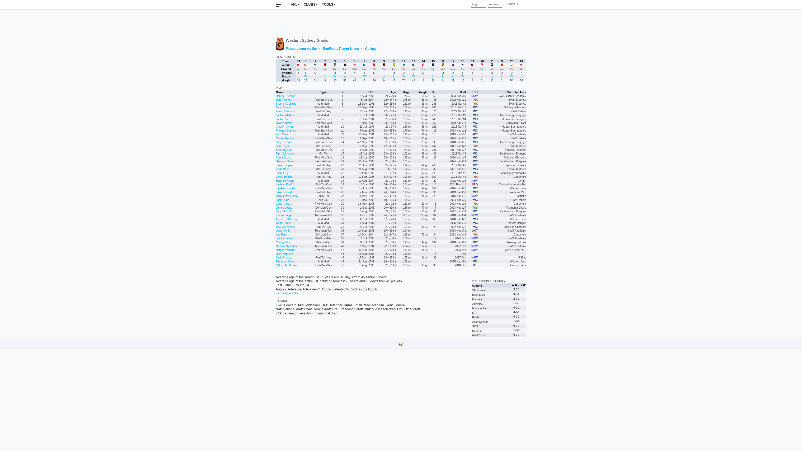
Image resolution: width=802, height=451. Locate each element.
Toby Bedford (284, 142)
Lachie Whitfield (285, 115)
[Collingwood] (335, 64)
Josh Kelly (282, 173)
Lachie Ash (282, 119)
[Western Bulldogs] (315, 64)
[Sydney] (298, 64)
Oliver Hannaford (286, 138)
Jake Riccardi (284, 192)
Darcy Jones (283, 99)
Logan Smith (283, 230)
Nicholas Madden (286, 246)
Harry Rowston (285, 180)
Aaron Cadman (285, 111)
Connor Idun (283, 242)
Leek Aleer (282, 169)
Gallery (370, 49)
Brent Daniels (284, 149)
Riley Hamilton (284, 253)
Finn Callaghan (285, 153)
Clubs (310, 4)
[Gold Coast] (374, 64)
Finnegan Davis (285, 261)
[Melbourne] (413, 64)
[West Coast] (393, 64)
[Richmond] (344, 64)
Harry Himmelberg (287, 196)
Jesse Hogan (284, 176)
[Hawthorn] (305, 64)
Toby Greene (283, 107)
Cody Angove (284, 203)
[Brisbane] (403, 64)
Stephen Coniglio (286, 103)
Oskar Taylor (283, 222)
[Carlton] (433, 64)
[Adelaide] (521, 64)
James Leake (284, 207)
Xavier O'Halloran (286, 219)
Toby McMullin (284, 211)
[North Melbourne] (364, 64)
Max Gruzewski (285, 226)
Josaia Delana (284, 238)
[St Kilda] (325, 64)
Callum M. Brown (286, 265)
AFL (294, 4)
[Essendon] (384, 64)
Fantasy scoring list (301, 49)
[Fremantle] (452, 64)
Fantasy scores (287, 293)
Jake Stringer (284, 165)
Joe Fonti (281, 234)
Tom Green (282, 134)
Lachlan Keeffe (285, 184)
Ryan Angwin (284, 122)
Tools (327, 4)
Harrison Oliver (285, 161)
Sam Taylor (283, 146)
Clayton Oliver (284, 126)
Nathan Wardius (285, 249)
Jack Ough (282, 199)
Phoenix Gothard (286, 130)
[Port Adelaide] (492, 64)
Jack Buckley (284, 257)
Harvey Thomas (285, 96)
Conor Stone (283, 157)
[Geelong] (462, 64)
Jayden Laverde (285, 188)
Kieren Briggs (284, 215)
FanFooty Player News (341, 49)
